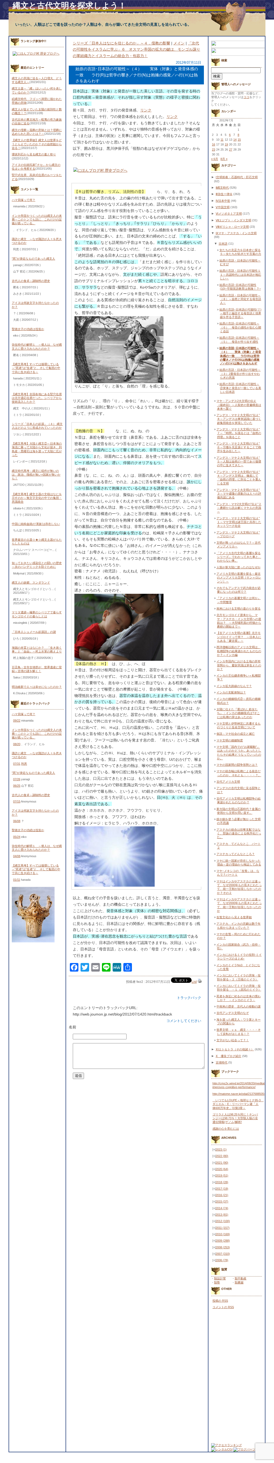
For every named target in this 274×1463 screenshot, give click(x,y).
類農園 (239, 1282)
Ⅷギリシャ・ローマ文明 (232, 226)
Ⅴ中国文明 (223, 207)
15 (239, 139)
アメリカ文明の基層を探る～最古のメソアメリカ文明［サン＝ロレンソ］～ (238, 577)
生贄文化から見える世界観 (234, 917)
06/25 (16, 785)
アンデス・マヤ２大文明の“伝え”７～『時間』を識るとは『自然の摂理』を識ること (238, 433)
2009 (223, 1240)
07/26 (16, 779)
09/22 (16, 720)
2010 (223, 1234)
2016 (222, 1195)
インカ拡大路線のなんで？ (234, 686)
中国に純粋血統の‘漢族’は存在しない (36, 523)
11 (221, 139)
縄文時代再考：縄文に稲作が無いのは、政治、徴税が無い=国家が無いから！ (36, 474)
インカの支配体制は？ (231, 692)
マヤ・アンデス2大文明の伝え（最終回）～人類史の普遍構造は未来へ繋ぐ (238, 404)
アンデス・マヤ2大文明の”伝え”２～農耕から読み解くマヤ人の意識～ (238, 507)
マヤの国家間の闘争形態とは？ (237, 764)
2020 (222, 1169)
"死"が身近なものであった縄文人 (33, 258)
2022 (222, 1156)
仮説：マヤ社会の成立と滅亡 (235, 733)
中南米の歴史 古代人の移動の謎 (238, 1006)
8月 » (223, 159)
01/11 (16, 879)
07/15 (16, 801)
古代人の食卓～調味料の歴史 (31, 280)
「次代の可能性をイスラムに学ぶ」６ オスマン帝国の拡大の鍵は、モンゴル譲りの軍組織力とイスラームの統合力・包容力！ (136, 49)
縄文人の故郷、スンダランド (31, 582)
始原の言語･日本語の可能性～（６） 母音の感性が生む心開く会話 (240, 327)
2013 (222, 1214)
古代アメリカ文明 (228, 781)
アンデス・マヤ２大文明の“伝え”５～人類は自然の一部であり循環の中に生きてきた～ (238, 461)
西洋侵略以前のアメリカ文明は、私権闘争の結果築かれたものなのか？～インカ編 (238, 650)
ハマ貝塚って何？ (23, 199)
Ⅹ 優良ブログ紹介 (228, 1056)
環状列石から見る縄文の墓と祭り (34, 154)
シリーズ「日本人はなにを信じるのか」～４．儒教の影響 (121, 43)
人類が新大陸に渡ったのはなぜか (238, 567)
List (194, 982)
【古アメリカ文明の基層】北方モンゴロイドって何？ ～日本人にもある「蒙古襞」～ (238, 636)
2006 (222, 1260)
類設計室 (220, 1278)
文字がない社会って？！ (232, 1040)
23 (213, 149)
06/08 (16, 821)
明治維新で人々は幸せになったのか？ (37, 686)
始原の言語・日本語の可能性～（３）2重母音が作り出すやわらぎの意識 (240, 373)
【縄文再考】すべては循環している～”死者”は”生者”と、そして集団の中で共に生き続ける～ (36, 368)
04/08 (16, 856)
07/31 (16, 763)
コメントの (223, 1307)
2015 (222, 1201)
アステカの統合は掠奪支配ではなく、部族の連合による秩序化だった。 (238, 833)
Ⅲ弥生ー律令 (224, 194)
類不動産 (240, 1278)
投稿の (220, 1300)
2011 (223, 1227)
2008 (223, 1247)
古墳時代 (221, 1062)
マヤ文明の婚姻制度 (229, 740)
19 (226, 144)
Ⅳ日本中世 (223, 200)
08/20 (16, 744)
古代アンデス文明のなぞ (232, 1012)
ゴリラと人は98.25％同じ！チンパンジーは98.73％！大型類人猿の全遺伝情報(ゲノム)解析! (235, 1118)
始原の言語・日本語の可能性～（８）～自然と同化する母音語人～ (240, 299)
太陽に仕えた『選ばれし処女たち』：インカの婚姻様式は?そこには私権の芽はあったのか (238, 713)
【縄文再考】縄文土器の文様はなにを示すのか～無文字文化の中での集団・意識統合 (37, 497)
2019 (222, 1175)
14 (235, 139)
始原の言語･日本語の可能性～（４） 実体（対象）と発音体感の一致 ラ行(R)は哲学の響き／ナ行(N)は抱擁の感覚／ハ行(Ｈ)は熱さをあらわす (240, 355)
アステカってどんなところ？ (235, 854)
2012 (223, 1221)
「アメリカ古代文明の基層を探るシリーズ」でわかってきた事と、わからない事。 (238, 556)
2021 (222, 1162)
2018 (222, 1182)
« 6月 (214, 159)
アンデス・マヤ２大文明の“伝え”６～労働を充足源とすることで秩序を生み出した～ (238, 447)
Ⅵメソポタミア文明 (229, 213)
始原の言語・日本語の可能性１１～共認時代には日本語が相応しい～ (240, 274)
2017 (222, 1188)
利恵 (24, 763)
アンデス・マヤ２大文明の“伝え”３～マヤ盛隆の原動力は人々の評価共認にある (238, 493)
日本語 (223, 243)
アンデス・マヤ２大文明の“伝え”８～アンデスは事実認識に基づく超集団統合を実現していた (238, 418)
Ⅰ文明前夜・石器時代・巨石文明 (237, 177)
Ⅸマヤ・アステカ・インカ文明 (236, 233)
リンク (145, 110)
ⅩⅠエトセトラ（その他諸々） (235, 1049)
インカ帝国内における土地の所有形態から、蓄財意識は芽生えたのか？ (238, 665)
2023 (221, 1149)
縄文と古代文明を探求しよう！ (69, 5)
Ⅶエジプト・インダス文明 (233, 220)
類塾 (217, 1282)
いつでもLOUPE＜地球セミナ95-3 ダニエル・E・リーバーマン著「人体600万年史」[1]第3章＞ (238, 1104)
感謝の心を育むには (225, 1128)
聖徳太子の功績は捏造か (28, 329)
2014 (222, 1208)
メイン (179, 43)
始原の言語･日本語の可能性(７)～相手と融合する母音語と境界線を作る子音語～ (240, 313)
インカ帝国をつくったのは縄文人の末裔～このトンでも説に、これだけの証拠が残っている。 (37, 219)
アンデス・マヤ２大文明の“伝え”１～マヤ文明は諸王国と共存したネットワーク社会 (238, 522)
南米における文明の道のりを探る (238, 608)
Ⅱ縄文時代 (222, 187)
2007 (223, 1253)
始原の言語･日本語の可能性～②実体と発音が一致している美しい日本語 (240, 387)
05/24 (16, 836)
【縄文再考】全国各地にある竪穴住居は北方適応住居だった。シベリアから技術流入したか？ (37, 398)
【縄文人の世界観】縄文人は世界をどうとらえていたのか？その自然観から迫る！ (37, 144)
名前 (72, 1027)
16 (213, 144)
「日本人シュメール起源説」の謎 (34, 631)
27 (230, 149)
